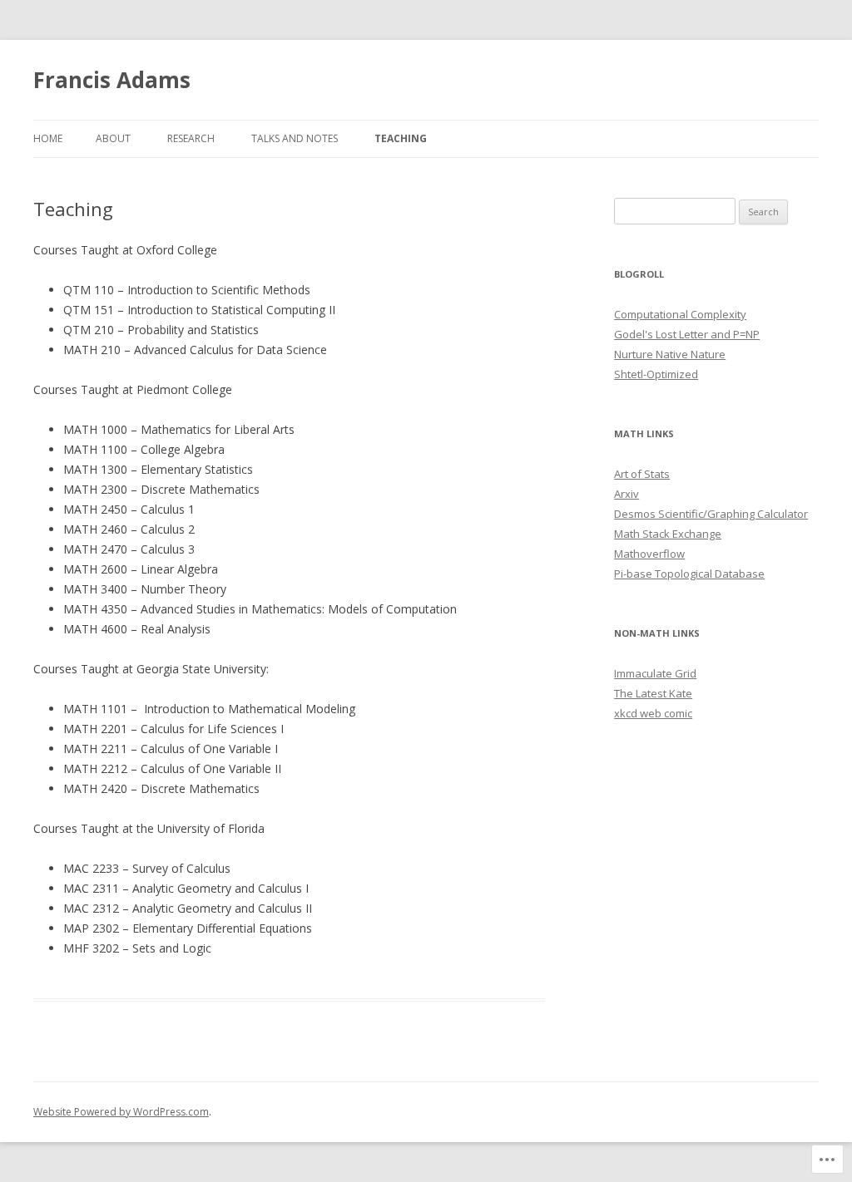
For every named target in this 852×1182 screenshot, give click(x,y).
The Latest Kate (653, 693)
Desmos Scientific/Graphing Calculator (711, 513)
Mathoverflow (649, 553)
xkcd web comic (653, 713)
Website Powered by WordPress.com (121, 1112)
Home (47, 138)
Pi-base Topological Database (689, 573)
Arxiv (626, 493)
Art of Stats (642, 473)
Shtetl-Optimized (656, 374)
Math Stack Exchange (667, 533)
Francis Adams (112, 80)
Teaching (400, 138)
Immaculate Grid (655, 673)
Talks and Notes (294, 138)
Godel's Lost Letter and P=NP (687, 334)
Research (191, 138)
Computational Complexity (680, 314)
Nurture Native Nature (670, 354)
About (113, 138)
